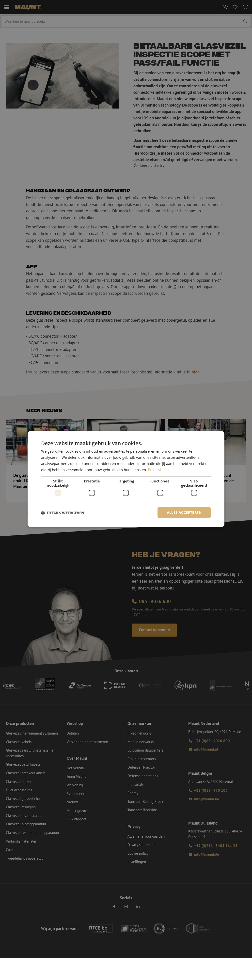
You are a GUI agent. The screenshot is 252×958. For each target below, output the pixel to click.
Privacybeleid (159, 469)
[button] (62, 513)
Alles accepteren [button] (184, 512)
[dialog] (126, 479)
